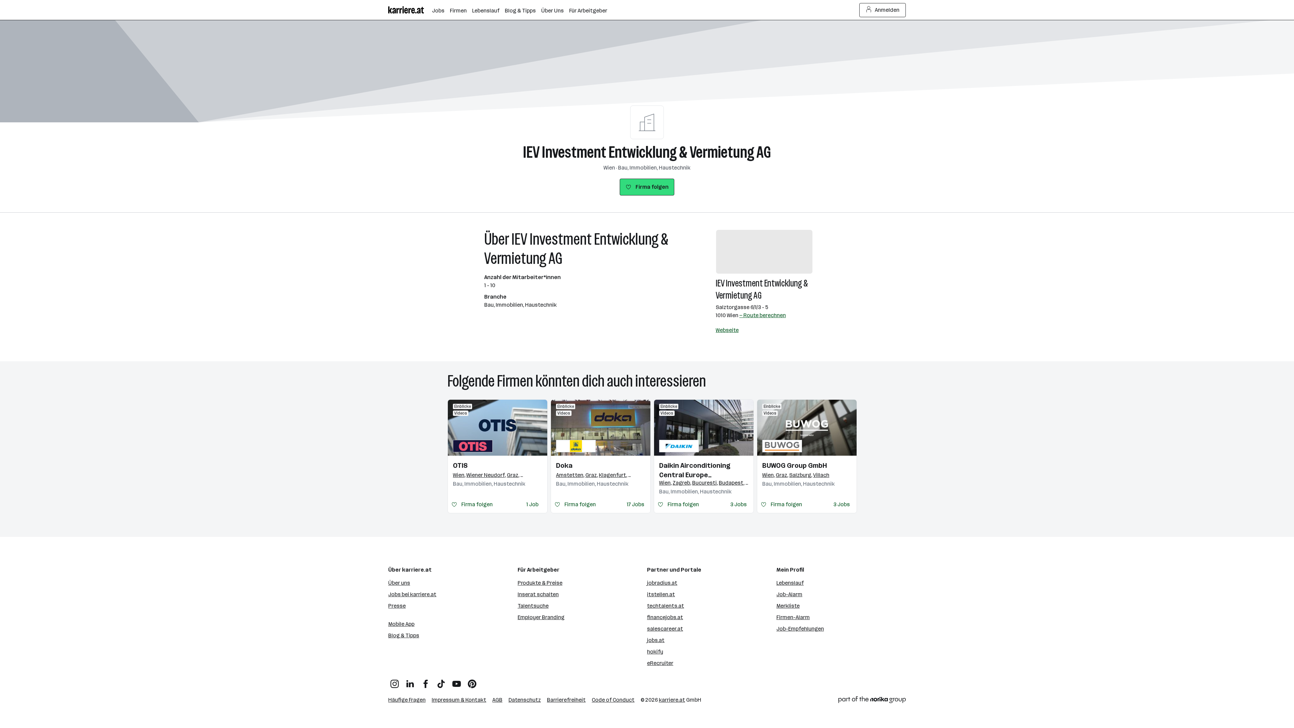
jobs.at (656, 640)
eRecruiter (660, 663)
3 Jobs (738, 504)
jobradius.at (662, 583)
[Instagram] (394, 681)
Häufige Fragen (407, 700)
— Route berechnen (762, 315)
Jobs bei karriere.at (412, 594)
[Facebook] (425, 681)
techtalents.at (665, 606)
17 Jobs (635, 504)
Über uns (399, 583)
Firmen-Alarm (793, 617)
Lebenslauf (790, 583)
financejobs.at (665, 617)
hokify (655, 651)
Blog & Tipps (403, 635)
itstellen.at (661, 594)
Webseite (727, 330)
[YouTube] (456, 681)
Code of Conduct (613, 700)
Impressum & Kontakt (459, 700)
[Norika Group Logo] (872, 700)
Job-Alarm (789, 594)
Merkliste (788, 606)
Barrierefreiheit (566, 700)
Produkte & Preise (540, 583)
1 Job (532, 504)
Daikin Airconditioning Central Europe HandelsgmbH (694, 470)
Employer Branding (541, 617)
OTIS (460, 465)
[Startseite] (410, 10)
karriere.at (672, 700)
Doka (564, 465)
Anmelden (887, 10)
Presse (397, 606)
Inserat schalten (538, 594)
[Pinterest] (472, 681)
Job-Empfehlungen (800, 629)
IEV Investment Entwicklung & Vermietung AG (647, 152)
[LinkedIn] (410, 681)
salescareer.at (665, 629)
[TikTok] (441, 681)
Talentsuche (533, 606)
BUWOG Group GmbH (794, 465)
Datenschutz (525, 700)
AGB (497, 700)
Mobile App (401, 624)
